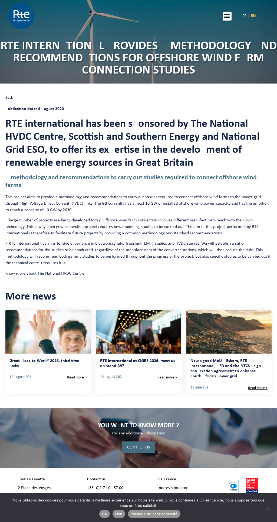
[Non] (268, 507)
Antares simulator (172, 488)
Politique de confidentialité (154, 514)
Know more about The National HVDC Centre (44, 273)
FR (244, 16)
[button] (227, 16)
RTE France (166, 479)
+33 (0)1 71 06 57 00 (105, 488)
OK (104, 514)
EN (253, 16)
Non (119, 514)
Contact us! (97, 479)
